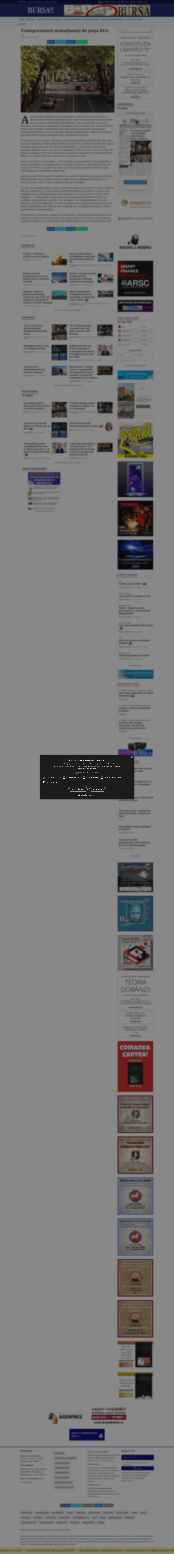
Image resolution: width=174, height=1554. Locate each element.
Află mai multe (91, 769)
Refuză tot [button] (97, 789)
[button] (87, 773)
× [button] (132, 757)
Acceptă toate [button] (78, 789)
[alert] (87, 777)
